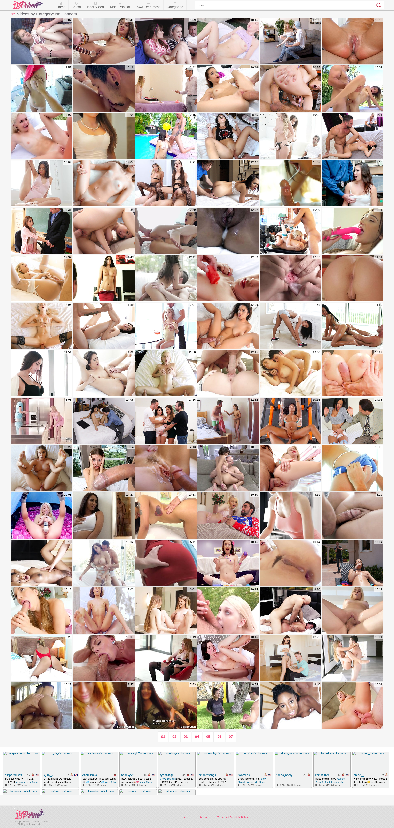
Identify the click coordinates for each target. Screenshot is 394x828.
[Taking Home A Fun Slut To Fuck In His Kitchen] (166, 705)
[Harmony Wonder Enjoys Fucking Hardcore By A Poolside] (166, 136)
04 (197, 737)
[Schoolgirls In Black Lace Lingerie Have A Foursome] (166, 183)
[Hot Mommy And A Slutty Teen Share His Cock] (41, 421)
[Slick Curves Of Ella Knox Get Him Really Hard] (352, 373)
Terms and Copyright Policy (232, 817)
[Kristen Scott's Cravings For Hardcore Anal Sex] (290, 563)
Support (203, 817)
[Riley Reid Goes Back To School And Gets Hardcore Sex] (290, 88)
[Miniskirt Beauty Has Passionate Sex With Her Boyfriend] (104, 136)
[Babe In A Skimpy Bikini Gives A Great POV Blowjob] (352, 658)
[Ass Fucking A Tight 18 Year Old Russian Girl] (41, 41)
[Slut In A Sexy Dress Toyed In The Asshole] (166, 563)
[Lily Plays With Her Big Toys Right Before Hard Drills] (228, 610)
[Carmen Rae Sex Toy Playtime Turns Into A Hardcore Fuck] (352, 231)
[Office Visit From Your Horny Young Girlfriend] (41, 326)
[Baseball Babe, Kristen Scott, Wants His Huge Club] (104, 88)
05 (208, 737)
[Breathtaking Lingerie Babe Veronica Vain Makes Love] (104, 563)
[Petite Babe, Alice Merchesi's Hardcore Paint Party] (228, 563)
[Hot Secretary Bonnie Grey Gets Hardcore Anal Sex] (166, 658)
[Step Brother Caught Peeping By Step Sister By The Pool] (41, 468)
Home (60, 7)
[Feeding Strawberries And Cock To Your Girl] (41, 88)
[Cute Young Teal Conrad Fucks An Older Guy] (352, 278)
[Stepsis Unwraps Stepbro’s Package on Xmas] (228, 515)
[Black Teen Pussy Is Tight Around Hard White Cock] (41, 563)
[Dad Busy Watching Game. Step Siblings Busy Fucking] (104, 231)
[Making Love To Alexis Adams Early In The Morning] (290, 373)
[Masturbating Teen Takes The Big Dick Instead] (104, 183)
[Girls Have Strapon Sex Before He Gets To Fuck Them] (290, 136)
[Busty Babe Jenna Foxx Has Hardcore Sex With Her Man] (290, 421)
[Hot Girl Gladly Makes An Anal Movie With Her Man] (228, 136)
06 (220, 737)
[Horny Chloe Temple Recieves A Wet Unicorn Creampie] (41, 136)
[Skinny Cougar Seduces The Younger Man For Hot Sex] (352, 41)
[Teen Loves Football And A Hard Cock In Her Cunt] (228, 705)
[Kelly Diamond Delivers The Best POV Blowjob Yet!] (41, 705)
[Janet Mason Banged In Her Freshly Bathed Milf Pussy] (166, 468)
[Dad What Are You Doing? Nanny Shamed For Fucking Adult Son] (352, 136)
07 (231, 737)
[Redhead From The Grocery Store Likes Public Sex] (104, 705)
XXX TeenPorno (148, 7)
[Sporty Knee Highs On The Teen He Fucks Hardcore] (352, 468)
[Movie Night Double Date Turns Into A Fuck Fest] (166, 41)
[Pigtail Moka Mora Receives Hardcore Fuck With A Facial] (41, 610)
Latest (76, 7)
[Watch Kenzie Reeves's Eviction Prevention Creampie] (228, 41)
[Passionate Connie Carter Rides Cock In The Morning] (41, 373)
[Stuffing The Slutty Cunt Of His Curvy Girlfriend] (228, 373)
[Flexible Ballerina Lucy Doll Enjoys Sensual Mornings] (41, 183)
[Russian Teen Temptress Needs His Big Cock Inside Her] (166, 278)
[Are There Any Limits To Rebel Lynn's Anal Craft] (104, 41)
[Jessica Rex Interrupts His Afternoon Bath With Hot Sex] (228, 658)
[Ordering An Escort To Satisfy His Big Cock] (104, 468)
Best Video (95, 7)
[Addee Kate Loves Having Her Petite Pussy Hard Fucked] (352, 88)
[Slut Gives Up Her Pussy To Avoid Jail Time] (352, 183)
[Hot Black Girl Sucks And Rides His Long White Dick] (290, 705)
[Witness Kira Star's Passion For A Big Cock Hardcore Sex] (166, 515)
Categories (175, 7)
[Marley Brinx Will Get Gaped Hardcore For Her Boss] (166, 231)
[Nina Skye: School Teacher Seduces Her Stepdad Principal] (41, 231)
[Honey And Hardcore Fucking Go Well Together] (166, 326)
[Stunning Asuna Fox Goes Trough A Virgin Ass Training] (104, 610)
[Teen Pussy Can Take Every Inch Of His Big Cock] (290, 278)
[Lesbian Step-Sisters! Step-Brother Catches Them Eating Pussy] (290, 231)
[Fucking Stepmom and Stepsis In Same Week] (290, 41)
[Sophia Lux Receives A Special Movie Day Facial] (352, 610)
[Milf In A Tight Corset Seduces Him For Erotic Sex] (41, 278)
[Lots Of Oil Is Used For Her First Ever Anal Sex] (104, 373)
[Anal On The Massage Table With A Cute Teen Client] (352, 515)
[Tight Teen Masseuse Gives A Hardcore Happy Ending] (290, 515)
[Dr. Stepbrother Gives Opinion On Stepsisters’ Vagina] (104, 421)
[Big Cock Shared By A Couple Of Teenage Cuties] (166, 610)
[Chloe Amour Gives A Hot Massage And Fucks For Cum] (290, 183)
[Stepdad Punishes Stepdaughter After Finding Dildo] (166, 88)
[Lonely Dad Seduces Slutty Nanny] (352, 421)
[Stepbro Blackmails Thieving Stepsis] (228, 183)
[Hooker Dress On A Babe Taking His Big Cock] (290, 610)
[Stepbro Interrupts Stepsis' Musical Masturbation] (290, 658)
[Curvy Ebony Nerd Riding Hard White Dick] (228, 231)
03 (186, 737)
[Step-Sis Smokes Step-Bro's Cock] (352, 563)
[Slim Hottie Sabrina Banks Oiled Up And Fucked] (352, 326)
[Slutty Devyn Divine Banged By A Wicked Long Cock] (228, 326)
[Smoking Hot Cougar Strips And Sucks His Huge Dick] (104, 278)
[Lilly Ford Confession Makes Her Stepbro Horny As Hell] (290, 468)
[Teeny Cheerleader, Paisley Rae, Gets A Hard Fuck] (228, 88)
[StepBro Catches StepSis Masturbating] (228, 421)
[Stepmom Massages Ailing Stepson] (104, 515)
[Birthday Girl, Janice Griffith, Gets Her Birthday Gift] (228, 468)
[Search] (289, 5)
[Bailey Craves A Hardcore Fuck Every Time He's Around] (352, 705)
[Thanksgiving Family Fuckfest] (166, 421)
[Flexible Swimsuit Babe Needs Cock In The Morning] (41, 658)
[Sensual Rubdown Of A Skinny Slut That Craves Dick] (104, 326)
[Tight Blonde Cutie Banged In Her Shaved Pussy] (166, 373)
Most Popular (120, 7)
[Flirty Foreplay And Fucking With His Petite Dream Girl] (228, 278)
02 (174, 737)
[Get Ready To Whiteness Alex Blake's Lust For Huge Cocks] (104, 658)
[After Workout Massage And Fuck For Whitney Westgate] (290, 326)
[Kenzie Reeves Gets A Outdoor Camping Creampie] (41, 515)
